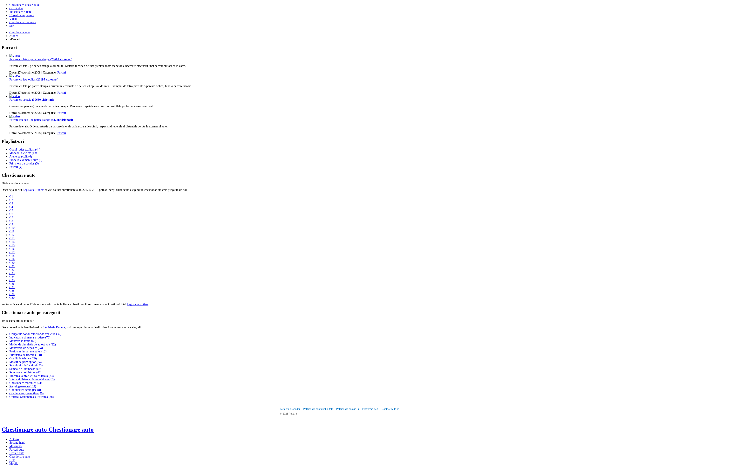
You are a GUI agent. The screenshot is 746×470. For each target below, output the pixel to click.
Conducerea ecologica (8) (25, 389)
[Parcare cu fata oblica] (14, 76)
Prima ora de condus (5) (24, 163)
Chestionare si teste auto (24, 4)
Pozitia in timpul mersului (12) (27, 351)
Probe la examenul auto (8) (25, 160)
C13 (12, 238)
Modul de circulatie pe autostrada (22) (32, 344)
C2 (11, 200)
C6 (11, 214)
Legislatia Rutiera (33, 189)
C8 (11, 220)
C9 (11, 224)
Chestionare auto (19, 32)
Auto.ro (14, 439)
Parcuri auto (16, 449)
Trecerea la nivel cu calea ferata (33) (31, 375)
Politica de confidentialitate (318, 409)
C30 (12, 297)
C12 (12, 234)
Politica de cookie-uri (348, 409)
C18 (12, 255)
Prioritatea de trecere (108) (25, 355)
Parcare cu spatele (31, 99)
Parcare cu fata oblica (33, 79)
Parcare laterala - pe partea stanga (41, 119)
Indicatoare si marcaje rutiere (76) (29, 337)
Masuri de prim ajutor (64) (25, 362)
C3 (11, 203)
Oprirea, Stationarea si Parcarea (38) (31, 396)
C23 (12, 273)
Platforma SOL (370, 409)
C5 (11, 210)
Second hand (17, 442)
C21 (12, 266)
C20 (12, 262)
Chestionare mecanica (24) (25, 382)
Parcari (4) (15, 167)
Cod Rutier (16, 8)
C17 (12, 252)
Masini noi (15, 446)
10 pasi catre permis (21, 15)
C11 (11, 231)
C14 (12, 241)
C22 (12, 269)
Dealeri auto (16, 453)
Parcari (61, 72)
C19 (12, 259)
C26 (12, 283)
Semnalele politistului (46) (25, 372)
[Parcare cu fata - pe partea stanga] (14, 55)
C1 (11, 196)
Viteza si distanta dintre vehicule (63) (32, 379)
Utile (12, 460)
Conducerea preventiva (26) (26, 393)
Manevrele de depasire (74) (26, 348)
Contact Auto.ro (390, 409)
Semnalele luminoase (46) (25, 368)
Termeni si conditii (290, 409)
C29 (12, 294)
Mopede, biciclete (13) (23, 153)
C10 (12, 227)
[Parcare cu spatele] (14, 96)
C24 (12, 276)
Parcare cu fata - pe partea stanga (40, 59)
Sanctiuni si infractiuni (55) (26, 365)
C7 (11, 217)
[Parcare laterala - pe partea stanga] (14, 116)
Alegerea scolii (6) (20, 156)
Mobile (13, 463)
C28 (12, 290)
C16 (12, 248)
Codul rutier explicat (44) (24, 149)
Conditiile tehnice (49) (23, 358)
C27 (12, 287)
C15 (12, 245)
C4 (11, 207)
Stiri (11, 25)
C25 (12, 280)
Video (13, 18)
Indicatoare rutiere (20, 11)
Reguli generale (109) (22, 386)
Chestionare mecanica (22, 22)
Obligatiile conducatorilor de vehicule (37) (35, 334)
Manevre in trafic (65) (22, 341)
